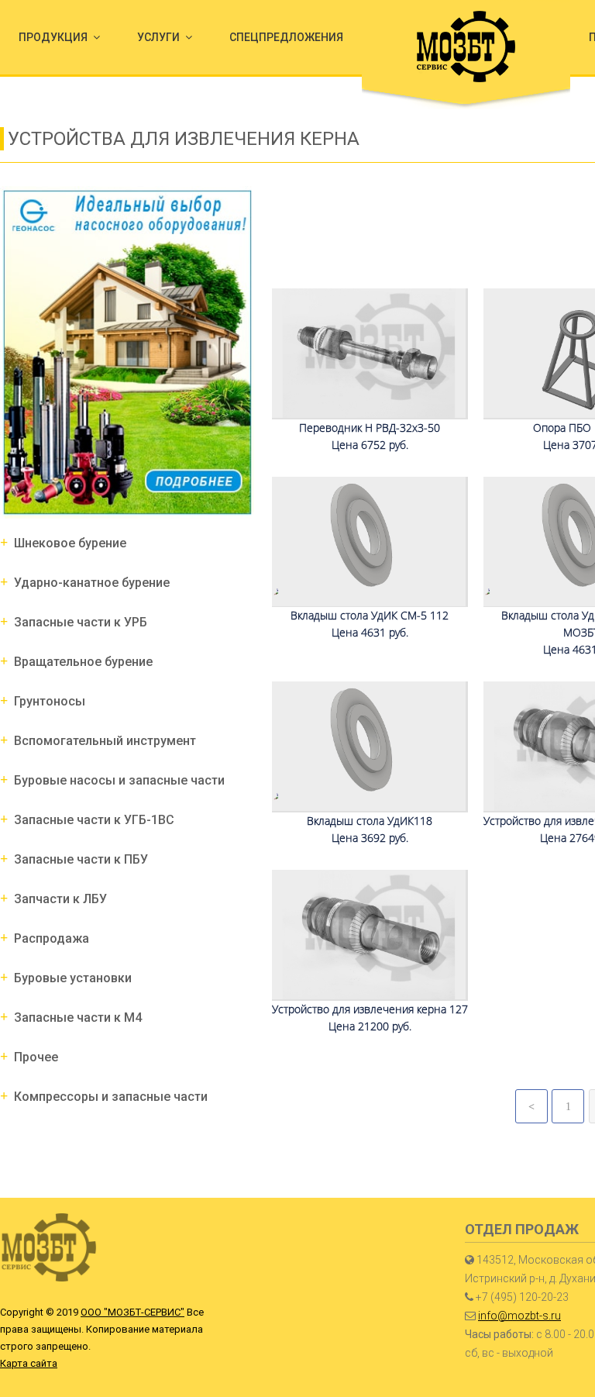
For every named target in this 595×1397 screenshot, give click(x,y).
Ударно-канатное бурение (92, 582)
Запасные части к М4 (78, 1017)
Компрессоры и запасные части (111, 1096)
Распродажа (51, 938)
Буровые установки (73, 978)
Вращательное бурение (83, 661)
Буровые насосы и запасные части (119, 780)
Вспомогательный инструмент (105, 740)
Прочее (36, 1057)
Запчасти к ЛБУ (60, 899)
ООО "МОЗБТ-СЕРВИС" (132, 1312)
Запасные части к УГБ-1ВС (94, 819)
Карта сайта (28, 1363)
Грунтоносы (49, 701)
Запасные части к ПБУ (81, 859)
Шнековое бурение (70, 543)
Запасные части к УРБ (80, 622)
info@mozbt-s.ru (519, 1315)
